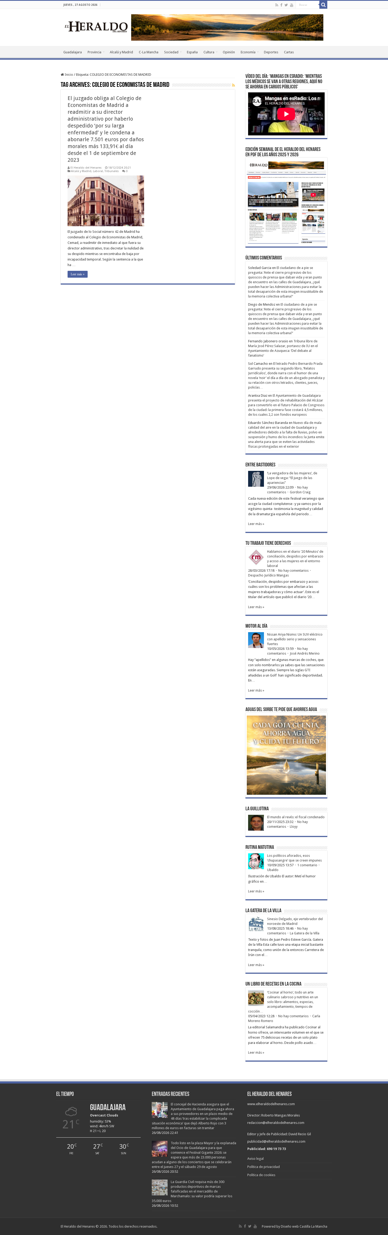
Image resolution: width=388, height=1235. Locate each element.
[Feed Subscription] (233, 85)
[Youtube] (292, 5)
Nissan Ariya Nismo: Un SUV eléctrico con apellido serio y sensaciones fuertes (295, 639)
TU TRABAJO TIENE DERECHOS (268, 543)
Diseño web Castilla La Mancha (304, 1226)
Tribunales (112, 171)
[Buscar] (323, 5)
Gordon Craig (300, 492)
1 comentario (307, 865)
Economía (248, 52)
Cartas (289, 52)
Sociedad (171, 52)
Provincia (94, 52)
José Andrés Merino (305, 653)
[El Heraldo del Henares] (96, 26)
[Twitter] (286, 5)
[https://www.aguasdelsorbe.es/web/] (227, 27)
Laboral (98, 171)
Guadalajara (72, 52)
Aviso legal (255, 1159)
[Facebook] (281, 5)
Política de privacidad (263, 1167)
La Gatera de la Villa (304, 933)
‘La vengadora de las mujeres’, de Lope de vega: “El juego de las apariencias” (292, 478)
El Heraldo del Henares (86, 167)
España (192, 52)
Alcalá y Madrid (121, 52)
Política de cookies (261, 1175)
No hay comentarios (293, 570)
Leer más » (77, 274)
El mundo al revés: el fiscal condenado (296, 817)
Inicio (68, 75)
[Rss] (277, 5)
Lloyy (293, 827)
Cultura (209, 52)
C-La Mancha (148, 52)
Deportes (271, 52)
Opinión (229, 52)
